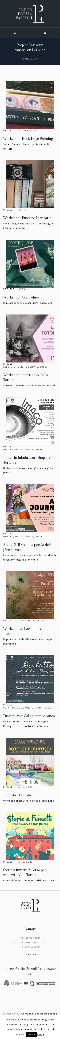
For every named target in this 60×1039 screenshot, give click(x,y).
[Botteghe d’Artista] (30, 762)
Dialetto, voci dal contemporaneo (29, 716)
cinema (36, 707)
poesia (47, 707)
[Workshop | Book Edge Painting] (30, 105)
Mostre (23, 130)
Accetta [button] (31, 1034)
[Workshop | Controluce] (30, 264)
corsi (33, 130)
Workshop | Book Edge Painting (28, 139)
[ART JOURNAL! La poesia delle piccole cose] (30, 508)
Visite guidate (29, 367)
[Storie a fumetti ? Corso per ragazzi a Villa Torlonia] (30, 836)
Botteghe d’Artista (17, 795)
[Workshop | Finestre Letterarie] (30, 184)
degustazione (21, 707)
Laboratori (10, 367)
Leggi (40, 1034)
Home (25, 58)
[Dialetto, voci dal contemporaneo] (30, 679)
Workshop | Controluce (21, 297)
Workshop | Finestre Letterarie (27, 218)
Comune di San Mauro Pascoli (39, 1013)
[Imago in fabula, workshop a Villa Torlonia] (30, 421)
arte (21, 787)
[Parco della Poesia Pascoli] (30, 13)
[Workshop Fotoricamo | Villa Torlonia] (30, 338)
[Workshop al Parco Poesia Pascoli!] (30, 595)
